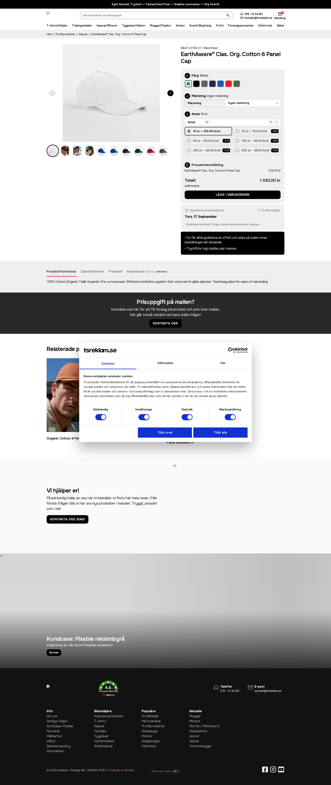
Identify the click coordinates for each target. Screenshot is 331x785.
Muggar (195, 716)
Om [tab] (223, 363)
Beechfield (210, 48)
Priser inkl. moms (162, 771)
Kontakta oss (165, 323)
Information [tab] (165, 363)
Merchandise (148, 721)
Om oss (52, 716)
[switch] (143, 417)
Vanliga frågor (52, 721)
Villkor (51, 741)
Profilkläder (148, 716)
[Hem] (61, 16)
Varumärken (52, 751)
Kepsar (83, 34)
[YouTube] (281, 769)
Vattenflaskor (100, 741)
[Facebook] (265, 769)
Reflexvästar (100, 746)
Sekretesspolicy (52, 746)
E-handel (114, 770)
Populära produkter (100, 716)
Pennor (147, 736)
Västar (194, 741)
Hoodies (100, 731)
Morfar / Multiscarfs (195, 726)
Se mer (53, 652)
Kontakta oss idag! (67, 519)
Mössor (194, 721)
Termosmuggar (195, 746)
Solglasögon (148, 741)
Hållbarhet (52, 736)
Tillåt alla (220, 432)
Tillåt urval (164, 432)
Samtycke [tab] (108, 363)
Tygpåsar (100, 736)
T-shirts (100, 721)
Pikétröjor (148, 746)
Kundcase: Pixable (52, 726)
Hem (49, 34)
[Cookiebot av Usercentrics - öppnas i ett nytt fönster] (231, 350)
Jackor (194, 736)
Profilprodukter (65, 34)
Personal (52, 731)
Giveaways (148, 731)
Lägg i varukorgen (232, 195)
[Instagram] (273, 769)
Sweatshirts (195, 731)
